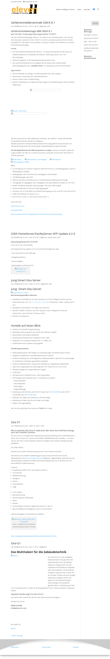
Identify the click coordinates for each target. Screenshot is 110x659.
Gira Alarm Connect (90, 35)
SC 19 (46, 302)
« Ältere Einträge (16, 636)
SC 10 (36, 302)
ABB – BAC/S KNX (90, 42)
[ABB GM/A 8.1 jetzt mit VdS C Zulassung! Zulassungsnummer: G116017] (19, 111)
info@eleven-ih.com (21, 26)
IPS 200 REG (31, 395)
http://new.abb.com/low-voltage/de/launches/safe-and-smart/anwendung (36, 214)
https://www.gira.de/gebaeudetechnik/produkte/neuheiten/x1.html (34, 536)
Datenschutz (46, 647)
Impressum (15, 647)
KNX (48, 26)
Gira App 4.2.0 (20, 271)
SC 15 (41, 302)
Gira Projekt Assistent (35, 458)
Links (79, 9)
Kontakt (87, 9)
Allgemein (43, 26)
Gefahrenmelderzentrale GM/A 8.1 (33, 22)
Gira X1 (15, 422)
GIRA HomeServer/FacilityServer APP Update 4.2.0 (43, 234)
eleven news (52, 237)
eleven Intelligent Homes (65, 9)
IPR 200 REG (56, 392)
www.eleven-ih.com (17, 206)
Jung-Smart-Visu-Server (26, 280)
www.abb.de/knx (16, 210)
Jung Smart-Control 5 (91, 38)
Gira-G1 (16, 543)
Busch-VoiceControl (91, 45)
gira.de (13, 628)
